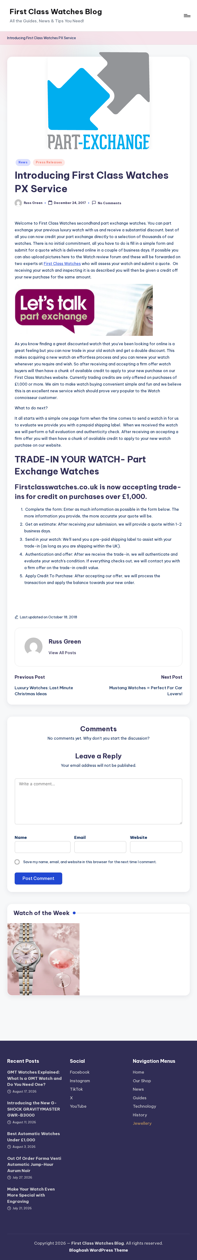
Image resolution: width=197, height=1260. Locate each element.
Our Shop (142, 1080)
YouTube (78, 1106)
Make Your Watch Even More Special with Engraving (31, 1195)
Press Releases (49, 162)
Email (80, 837)
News (23, 162)
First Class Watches (62, 263)
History (140, 1115)
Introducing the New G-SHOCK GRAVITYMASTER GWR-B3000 (33, 1109)
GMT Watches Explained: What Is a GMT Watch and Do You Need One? (34, 1078)
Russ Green (65, 641)
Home (138, 1072)
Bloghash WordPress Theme (98, 1250)
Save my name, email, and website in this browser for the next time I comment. (89, 862)
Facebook (80, 1072)
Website (138, 837)
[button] (62, 652)
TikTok (76, 1089)
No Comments (109, 203)
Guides (140, 1097)
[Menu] (187, 15)
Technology (144, 1106)
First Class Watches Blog (56, 11)
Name (21, 837)
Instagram (80, 1080)
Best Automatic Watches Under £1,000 (33, 1137)
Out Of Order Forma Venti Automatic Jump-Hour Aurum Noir (34, 1164)
